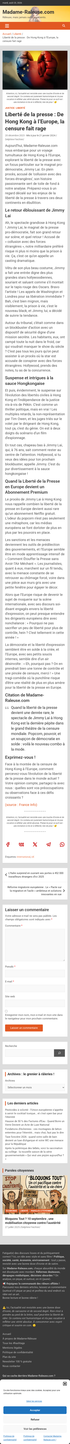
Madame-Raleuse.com (28, 12)
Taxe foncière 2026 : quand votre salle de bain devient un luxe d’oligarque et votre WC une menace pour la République (34, 1140)
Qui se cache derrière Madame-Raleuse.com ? (29, 1375)
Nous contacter (11, 1366)
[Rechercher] (59, 1053)
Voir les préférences (35, 1428)
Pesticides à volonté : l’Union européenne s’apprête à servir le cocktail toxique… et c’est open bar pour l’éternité (34, 1113)
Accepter (35, 1410)
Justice (10, 108)
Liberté (20, 108)
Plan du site (9, 1356)
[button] (65, 1383)
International (23, 856)
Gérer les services (34, 1401)
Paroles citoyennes (19, 1170)
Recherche (11, 1046)
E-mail (9, 981)
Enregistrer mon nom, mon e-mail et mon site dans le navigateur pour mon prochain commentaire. (34, 1016)
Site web (10, 996)
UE (32, 856)
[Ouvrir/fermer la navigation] (7, 26)
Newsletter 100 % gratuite (17, 1361)
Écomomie (11, 1211)
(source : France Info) (21, 805)
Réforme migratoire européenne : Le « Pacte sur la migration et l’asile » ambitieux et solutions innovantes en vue (34, 891)
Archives (10, 1080)
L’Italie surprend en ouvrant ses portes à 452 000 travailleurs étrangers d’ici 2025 (35, 875)
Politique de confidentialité (18, 1352)
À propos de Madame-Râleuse (20, 1338)
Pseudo (9, 966)
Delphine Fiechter (14, 139)
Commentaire (13, 925)
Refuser (35, 1419)
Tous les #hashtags (14, 1343)
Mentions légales (12, 1347)
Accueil (7, 1334)
